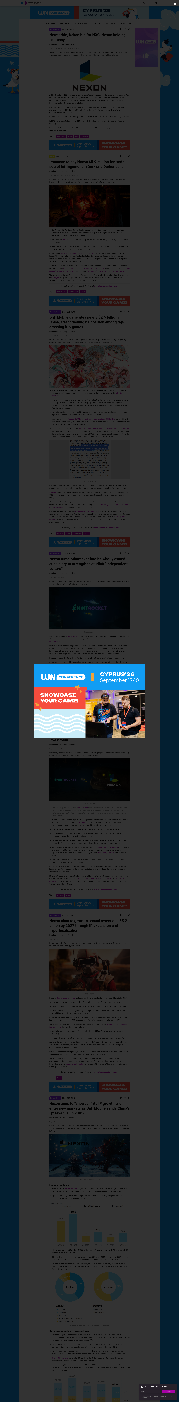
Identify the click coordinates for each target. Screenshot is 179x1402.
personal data (146, 1397)
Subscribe (168, 1391)
